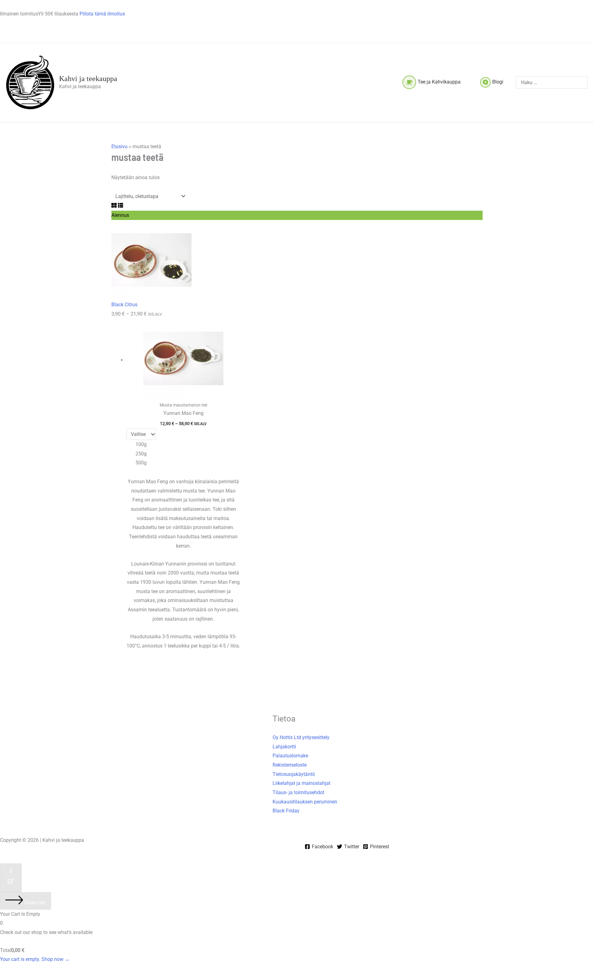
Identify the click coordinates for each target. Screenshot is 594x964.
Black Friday (286, 811)
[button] (463, 82)
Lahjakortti (284, 747)
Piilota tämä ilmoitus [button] (102, 14)
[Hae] (584, 82)
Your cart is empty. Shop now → (35, 959)
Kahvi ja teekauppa (88, 79)
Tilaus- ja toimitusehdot (298, 792)
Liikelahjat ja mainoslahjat (301, 783)
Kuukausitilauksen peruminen (305, 802)
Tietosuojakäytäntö (294, 774)
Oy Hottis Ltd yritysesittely (301, 737)
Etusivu (119, 146)
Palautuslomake (290, 756)
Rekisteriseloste (290, 765)
